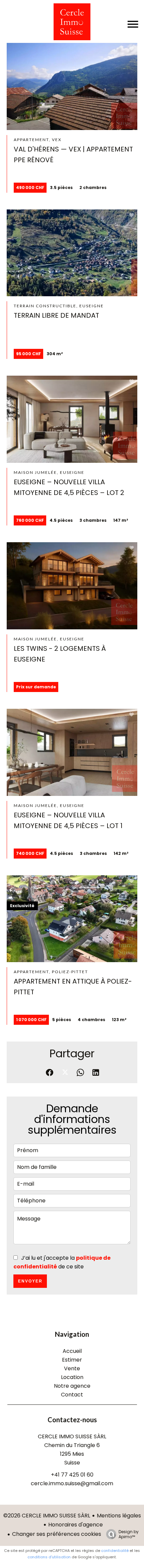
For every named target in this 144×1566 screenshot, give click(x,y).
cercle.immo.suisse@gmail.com (72, 1483)
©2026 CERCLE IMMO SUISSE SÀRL (46, 1515)
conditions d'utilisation (49, 1557)
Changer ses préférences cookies (56, 1534)
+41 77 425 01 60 (72, 1475)
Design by (129, 1534)
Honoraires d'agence (75, 1524)
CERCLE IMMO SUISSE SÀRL (72, 1436)
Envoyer (30, 1281)
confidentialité (115, 1550)
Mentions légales (119, 1515)
